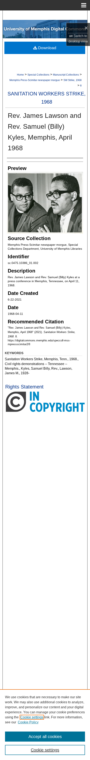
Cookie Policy (28, 722)
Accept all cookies (45, 736)
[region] (45, 724)
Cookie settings (31, 717)
